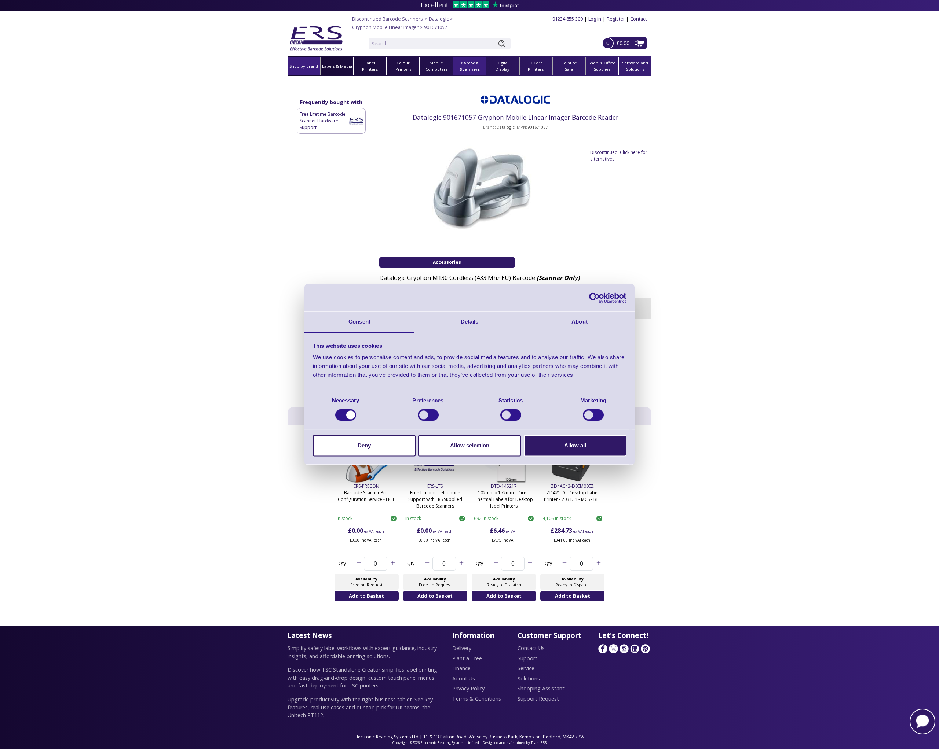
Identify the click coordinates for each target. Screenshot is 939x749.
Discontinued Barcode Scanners (387, 18)
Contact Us (531, 648)
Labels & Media (337, 66)
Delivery (461, 648)
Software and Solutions (635, 66)
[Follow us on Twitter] (613, 648)
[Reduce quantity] (358, 563)
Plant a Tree (467, 658)
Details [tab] (470, 321)
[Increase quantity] (392, 563)
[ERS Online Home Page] (316, 35)
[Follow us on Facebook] (602, 648)
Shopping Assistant (541, 688)
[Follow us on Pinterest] (645, 648)
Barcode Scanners (470, 66)
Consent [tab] (359, 321)
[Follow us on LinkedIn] (634, 648)
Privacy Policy (468, 688)
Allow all (575, 445)
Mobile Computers (436, 66)
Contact (638, 18)
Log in (594, 18)
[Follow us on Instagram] (624, 648)
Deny (364, 445)
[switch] (428, 415)
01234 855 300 (567, 18)
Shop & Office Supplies (601, 66)
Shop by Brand (303, 66)
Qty (342, 563)
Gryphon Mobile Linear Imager (385, 27)
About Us (463, 678)
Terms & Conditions (476, 698)
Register (616, 18)
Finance (461, 668)
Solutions (529, 678)
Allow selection (469, 445)
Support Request (538, 698)
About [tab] (579, 321)
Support (527, 658)
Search (503, 43)
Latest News (310, 635)
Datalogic (439, 18)
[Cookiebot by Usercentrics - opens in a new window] (594, 297)
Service (526, 668)
